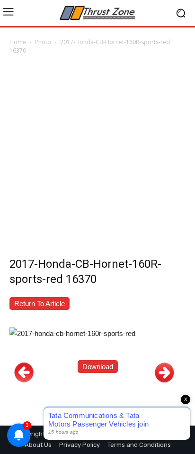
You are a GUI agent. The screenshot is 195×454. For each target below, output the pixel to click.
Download (97, 367)
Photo (43, 42)
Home (17, 42)
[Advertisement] (97, 158)
